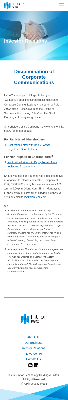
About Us (33, 337)
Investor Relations (33, 348)
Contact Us (33, 359)
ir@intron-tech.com (35, 197)
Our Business (33, 342)
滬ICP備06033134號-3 (34, 383)
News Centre (33, 353)
